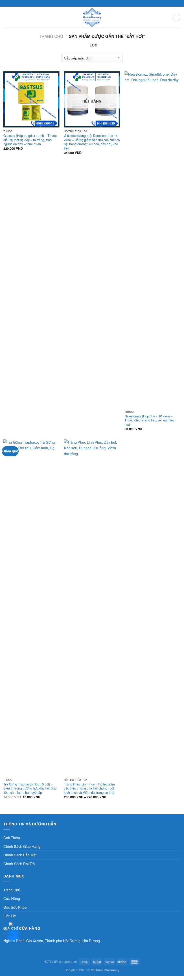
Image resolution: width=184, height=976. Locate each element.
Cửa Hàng (11, 898)
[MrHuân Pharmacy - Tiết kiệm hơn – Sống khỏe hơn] (92, 17)
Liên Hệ (9, 915)
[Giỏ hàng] (176, 17)
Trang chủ (51, 36)
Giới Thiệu (11, 837)
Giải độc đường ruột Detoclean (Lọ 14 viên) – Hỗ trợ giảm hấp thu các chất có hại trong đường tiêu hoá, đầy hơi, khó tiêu (92, 142)
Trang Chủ (11, 890)
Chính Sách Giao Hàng (21, 846)
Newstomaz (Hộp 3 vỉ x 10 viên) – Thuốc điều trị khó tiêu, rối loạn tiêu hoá (150, 420)
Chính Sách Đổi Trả (19, 863)
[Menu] (6, 17)
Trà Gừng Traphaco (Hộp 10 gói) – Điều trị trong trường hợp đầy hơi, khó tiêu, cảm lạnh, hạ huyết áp (30, 788)
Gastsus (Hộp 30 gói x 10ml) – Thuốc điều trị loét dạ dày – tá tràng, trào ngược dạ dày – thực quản (30, 140)
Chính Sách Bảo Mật (19, 855)
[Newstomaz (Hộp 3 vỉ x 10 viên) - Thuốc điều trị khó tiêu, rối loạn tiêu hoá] (153, 239)
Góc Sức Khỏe (15, 907)
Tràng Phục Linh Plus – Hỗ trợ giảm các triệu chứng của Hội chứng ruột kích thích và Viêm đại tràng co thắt (89, 788)
